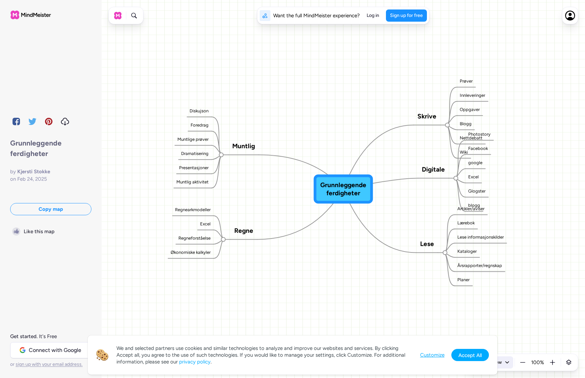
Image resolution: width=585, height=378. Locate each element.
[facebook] (16, 121)
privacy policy (195, 362)
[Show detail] (569, 362)
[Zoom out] (522, 362)
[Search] (134, 15)
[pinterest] (49, 121)
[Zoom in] (552, 362)
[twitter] (32, 121)
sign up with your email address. (49, 364)
